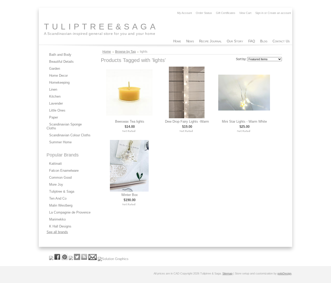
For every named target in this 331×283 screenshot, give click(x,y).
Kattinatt (55, 164)
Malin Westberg (60, 205)
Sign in (259, 12)
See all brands (57, 232)
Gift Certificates (225, 12)
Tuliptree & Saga (61, 191)
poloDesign (284, 273)
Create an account (279, 12)
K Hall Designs (60, 226)
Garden (54, 68)
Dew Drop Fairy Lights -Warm (187, 121)
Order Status (204, 12)
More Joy (56, 184)
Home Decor (58, 75)
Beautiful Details (61, 62)
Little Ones (57, 110)
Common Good (60, 177)
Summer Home (60, 142)
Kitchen (55, 96)
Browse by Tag (125, 51)
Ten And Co (57, 198)
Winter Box (129, 195)
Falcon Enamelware (64, 170)
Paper (53, 117)
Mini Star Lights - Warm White (244, 121)
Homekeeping (59, 82)
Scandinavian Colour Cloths (70, 135)
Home (106, 51)
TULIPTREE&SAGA (101, 26)
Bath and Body (60, 55)
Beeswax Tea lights (129, 121)
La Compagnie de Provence (70, 212)
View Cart (245, 12)
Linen (53, 89)
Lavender (56, 103)
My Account (184, 12)
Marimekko (57, 219)
